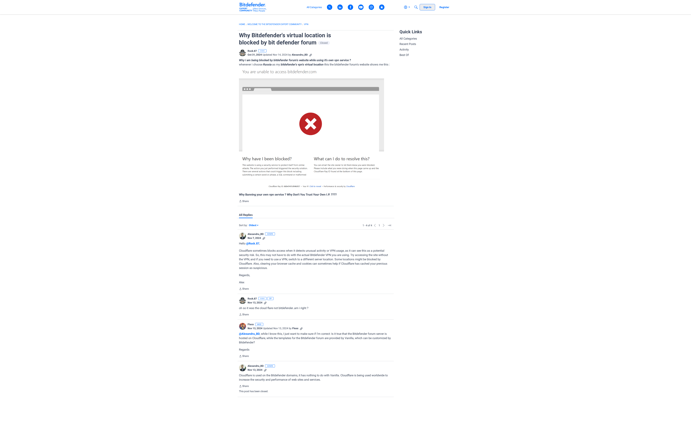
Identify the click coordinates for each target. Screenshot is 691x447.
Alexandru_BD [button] (300, 54)
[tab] (246, 215)
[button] (242, 52)
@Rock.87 (252, 243)
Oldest (253, 225)
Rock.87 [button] (252, 50)
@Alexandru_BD (249, 333)
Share (244, 201)
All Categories (408, 38)
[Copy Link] (310, 55)
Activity (404, 49)
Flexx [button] (251, 324)
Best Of (404, 55)
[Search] (416, 7)
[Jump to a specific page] (389, 225)
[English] (253, 7)
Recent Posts (407, 44)
